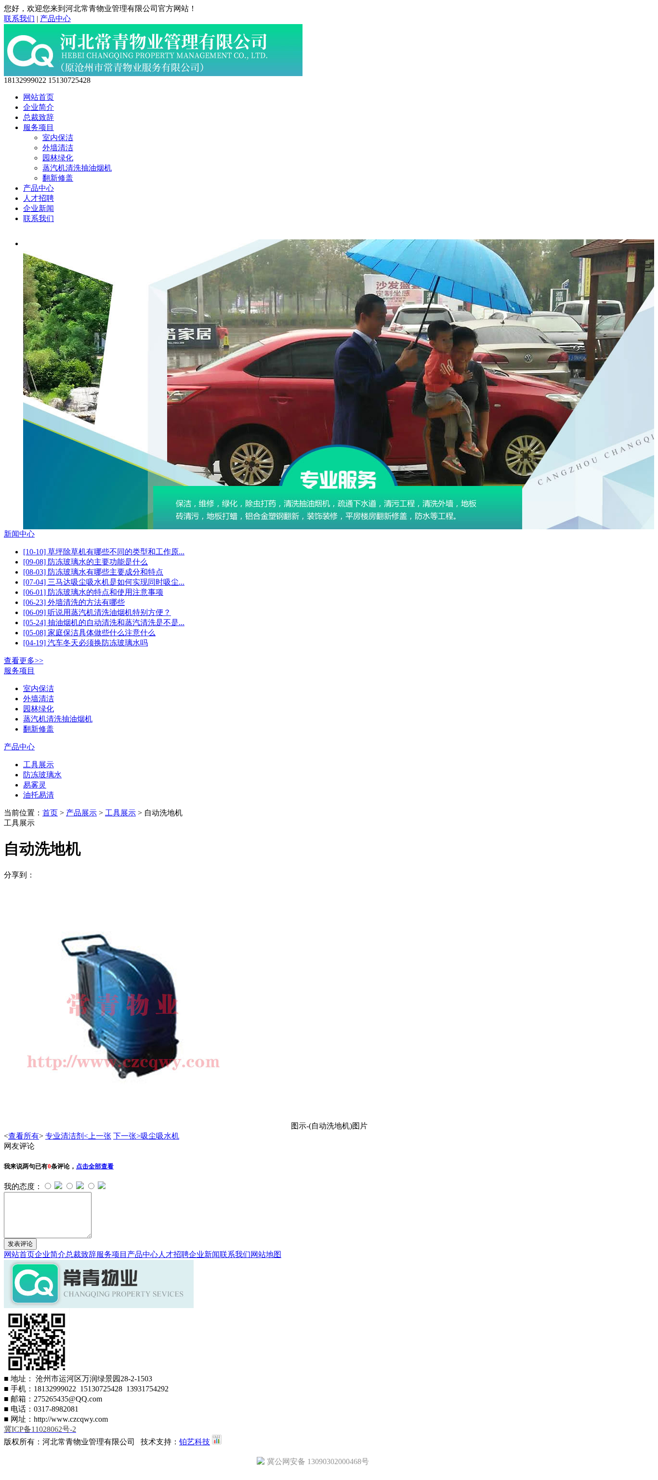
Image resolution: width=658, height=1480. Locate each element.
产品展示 (81, 813)
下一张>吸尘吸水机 (146, 1136)
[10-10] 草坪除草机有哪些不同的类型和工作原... (103, 552)
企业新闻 (38, 208)
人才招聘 (38, 198)
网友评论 (19, 1146)
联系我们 (19, 18)
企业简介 (38, 107)
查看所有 (23, 1136)
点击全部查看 (95, 1166)
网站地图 (265, 1254)
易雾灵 (34, 785)
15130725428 (69, 80)
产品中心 (55, 18)
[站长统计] (217, 1442)
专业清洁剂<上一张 (78, 1136)
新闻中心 (19, 534)
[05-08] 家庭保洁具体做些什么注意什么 (89, 633)
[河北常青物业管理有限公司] (153, 73)
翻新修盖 (57, 178)
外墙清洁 (57, 148)
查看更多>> (23, 660)
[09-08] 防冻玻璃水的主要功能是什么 (85, 562)
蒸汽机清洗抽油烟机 (77, 168)
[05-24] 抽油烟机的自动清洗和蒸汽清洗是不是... (103, 622)
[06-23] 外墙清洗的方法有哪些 (74, 602)
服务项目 (38, 127)
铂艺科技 (194, 1442)
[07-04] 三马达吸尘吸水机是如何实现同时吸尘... (103, 582)
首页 (50, 813)
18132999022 (25, 80)
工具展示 (38, 764)
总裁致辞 (38, 117)
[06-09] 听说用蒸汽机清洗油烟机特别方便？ (97, 612)
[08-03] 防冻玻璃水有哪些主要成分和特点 (93, 572)
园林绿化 (57, 158)
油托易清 (38, 795)
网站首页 (38, 97)
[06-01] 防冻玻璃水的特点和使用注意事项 (93, 592)
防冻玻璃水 (42, 775)
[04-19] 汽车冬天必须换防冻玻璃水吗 (85, 643)
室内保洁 (57, 137)
